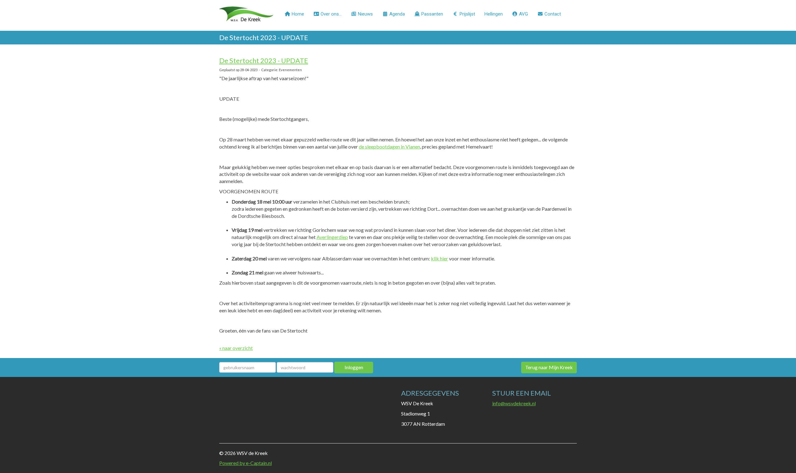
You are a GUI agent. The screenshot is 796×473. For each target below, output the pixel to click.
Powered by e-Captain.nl (245, 463)
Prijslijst (466, 14)
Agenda (396, 14)
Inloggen (354, 367)
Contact (552, 14)
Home (297, 14)
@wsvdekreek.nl (514, 403)
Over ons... (330, 14)
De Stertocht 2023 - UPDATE (263, 60)
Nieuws (365, 14)
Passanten (431, 14)
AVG (523, 14)
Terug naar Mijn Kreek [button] (549, 367)
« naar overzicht (236, 348)
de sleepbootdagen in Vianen (389, 146)
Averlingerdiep (332, 237)
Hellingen (493, 14)
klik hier (439, 258)
